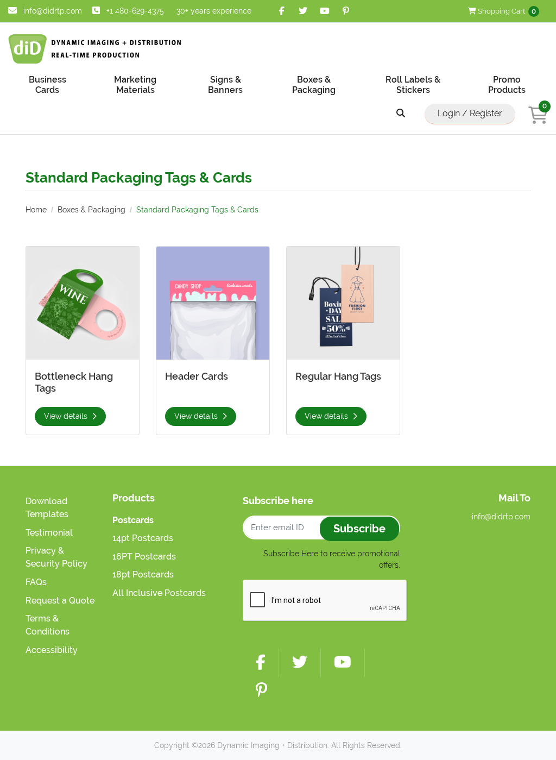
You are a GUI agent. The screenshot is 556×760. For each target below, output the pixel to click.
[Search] (401, 113)
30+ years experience (213, 11)
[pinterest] (346, 11)
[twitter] (303, 11)
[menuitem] (47, 84)
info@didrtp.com (51, 11)
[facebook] (282, 11)
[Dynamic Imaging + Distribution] (95, 49)
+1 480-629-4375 (135, 11)
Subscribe (359, 528)
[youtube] (324, 11)
